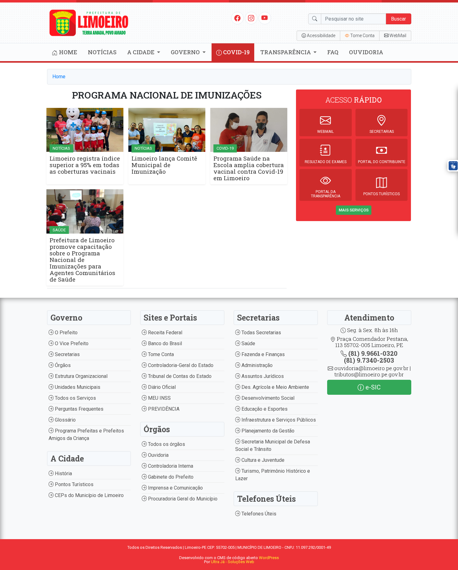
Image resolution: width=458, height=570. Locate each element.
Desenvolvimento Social (267, 398)
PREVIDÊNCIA (163, 409)
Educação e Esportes (264, 409)
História (63, 473)
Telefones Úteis (258, 514)
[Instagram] (251, 18)
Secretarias (67, 354)
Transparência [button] (286, 52)
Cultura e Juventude (262, 460)
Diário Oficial (161, 387)
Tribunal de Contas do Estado (179, 376)
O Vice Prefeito (71, 343)
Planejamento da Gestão (267, 431)
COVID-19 (236, 52)
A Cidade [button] (141, 52)
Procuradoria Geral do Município (182, 499)
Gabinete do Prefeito (170, 477)
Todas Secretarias (260, 333)
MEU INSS (159, 398)
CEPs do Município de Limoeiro (89, 495)
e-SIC (372, 387)
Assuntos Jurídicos (262, 376)
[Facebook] (237, 18)
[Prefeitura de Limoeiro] (89, 22)
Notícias (102, 52)
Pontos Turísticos (73, 484)
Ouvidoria (366, 52)
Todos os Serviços (75, 398)
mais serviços (354, 210)
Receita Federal (164, 333)
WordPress (269, 558)
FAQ (332, 52)
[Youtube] (264, 18)
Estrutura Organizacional (80, 376)
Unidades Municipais (77, 387)
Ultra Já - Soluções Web (232, 562)
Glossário (65, 420)
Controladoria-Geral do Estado (180, 365)
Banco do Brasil (164, 343)
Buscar (398, 19)
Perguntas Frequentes (78, 409)
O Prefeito (66, 333)
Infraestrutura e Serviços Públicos (278, 420)
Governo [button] (186, 52)
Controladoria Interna (170, 466)
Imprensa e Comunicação (175, 488)
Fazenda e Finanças (262, 354)
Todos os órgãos (166, 444)
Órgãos (62, 365)
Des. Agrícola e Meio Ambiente (274, 387)
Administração (256, 365)
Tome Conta (160, 354)
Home (67, 52)
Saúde (247, 343)
